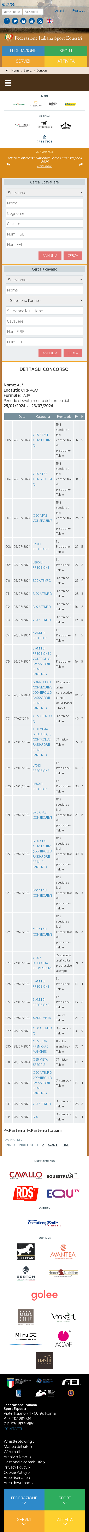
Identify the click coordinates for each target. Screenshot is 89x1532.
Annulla (50, 256)
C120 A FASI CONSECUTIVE (42, 518)
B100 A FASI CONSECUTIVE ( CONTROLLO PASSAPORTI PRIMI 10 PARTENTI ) (42, 854)
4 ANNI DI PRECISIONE (41, 635)
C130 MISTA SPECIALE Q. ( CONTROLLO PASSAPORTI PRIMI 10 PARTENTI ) (42, 742)
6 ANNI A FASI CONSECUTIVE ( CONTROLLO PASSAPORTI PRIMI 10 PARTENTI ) (42, 695)
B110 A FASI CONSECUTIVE (42, 893)
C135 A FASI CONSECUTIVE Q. (42, 440)
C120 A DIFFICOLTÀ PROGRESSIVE (42, 963)
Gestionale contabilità (23, 1461)
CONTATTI (13, 1428)
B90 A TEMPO (42, 580)
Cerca (73, 256)
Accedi (59, 10)
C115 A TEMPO (42, 620)
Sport (66, 50)
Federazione (23, 50)
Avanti (53, 1145)
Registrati (78, 10)
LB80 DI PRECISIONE (41, 565)
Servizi (23, 61)
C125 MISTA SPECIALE (40, 1062)
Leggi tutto (44, 166)
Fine (66, 1145)
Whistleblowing (18, 1441)
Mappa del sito (17, 1446)
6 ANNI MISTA (42, 1018)
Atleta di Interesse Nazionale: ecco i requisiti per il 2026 (44, 160)
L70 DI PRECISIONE (41, 546)
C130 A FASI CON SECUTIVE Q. (43, 479)
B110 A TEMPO (42, 606)
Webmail (12, 1451)
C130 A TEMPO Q (42, 1030)
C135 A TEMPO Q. (42, 718)
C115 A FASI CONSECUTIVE (42, 931)
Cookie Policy (15, 1472)
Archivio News (16, 1456)
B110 (35, 1117)
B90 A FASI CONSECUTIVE (42, 815)
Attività (66, 61)
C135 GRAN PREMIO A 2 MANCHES (40, 1046)
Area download (17, 1482)
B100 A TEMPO (42, 593)
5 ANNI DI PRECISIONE (41, 1002)
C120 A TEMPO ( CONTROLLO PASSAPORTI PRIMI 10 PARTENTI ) (42, 1083)
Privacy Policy (15, 1466)
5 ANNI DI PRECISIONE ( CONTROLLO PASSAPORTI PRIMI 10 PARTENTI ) (42, 661)
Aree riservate (16, 1477)
